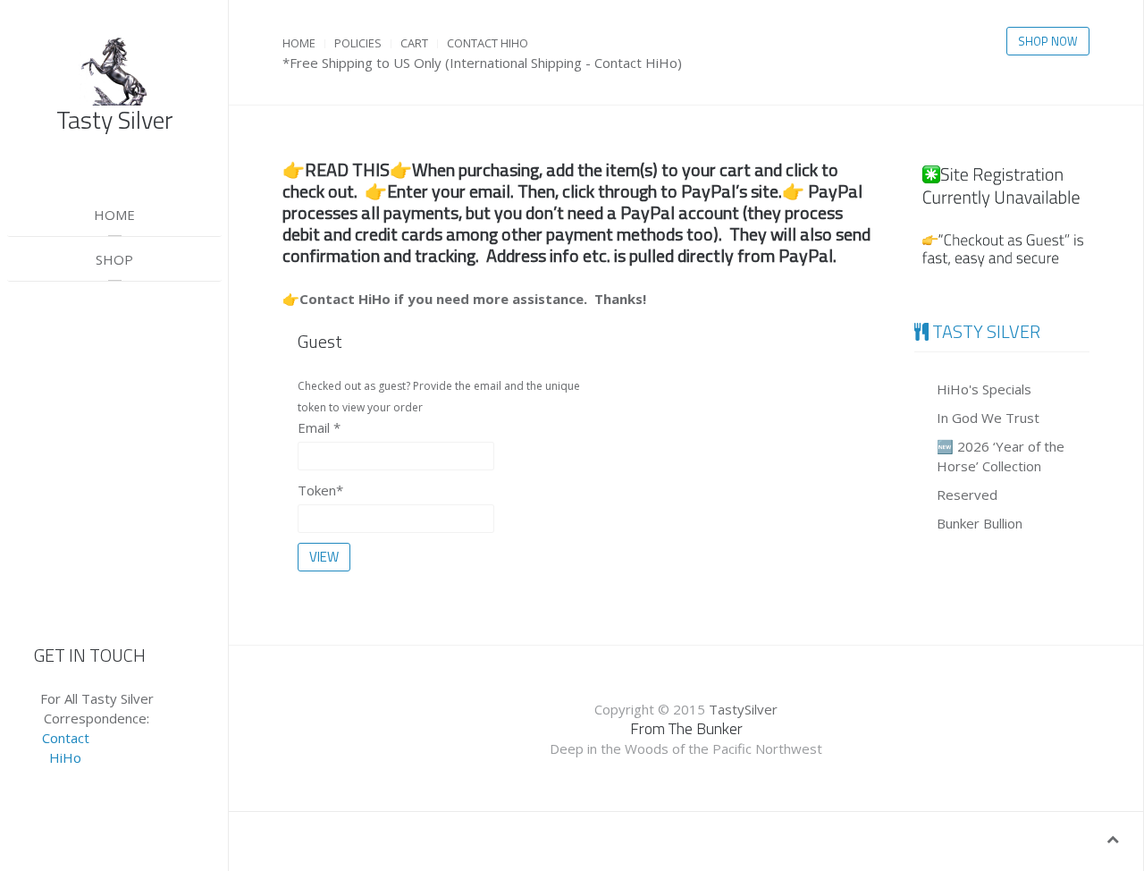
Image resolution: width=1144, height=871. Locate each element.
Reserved (967, 494)
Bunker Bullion (979, 523)
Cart (414, 43)
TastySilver (743, 709)
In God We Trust (988, 418)
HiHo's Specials (984, 389)
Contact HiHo (487, 43)
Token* (320, 490)
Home (114, 215)
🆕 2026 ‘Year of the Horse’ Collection (1000, 456)
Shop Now (1048, 41)
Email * (319, 427)
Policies (358, 43)
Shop (114, 259)
